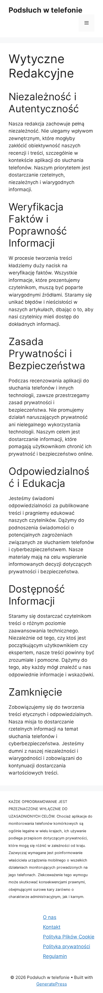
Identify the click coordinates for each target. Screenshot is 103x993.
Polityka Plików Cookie (68, 937)
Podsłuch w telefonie (45, 10)
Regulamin (55, 956)
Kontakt (51, 927)
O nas (49, 917)
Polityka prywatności (66, 946)
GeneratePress (51, 984)
